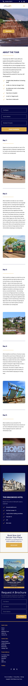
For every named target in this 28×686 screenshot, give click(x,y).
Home (2, 628)
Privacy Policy (16, 676)
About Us (3, 633)
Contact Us (4, 635)
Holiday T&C (4, 648)
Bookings (3, 645)
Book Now (8, 31)
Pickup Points (4, 641)
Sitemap (22, 676)
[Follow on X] (22, 1)
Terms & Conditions (8, 676)
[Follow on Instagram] (24, 1)
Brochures (4, 646)
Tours (2, 629)
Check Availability (14, 129)
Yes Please (21, 616)
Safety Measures (5, 643)
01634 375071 (8, 1)
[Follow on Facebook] (19, 1)
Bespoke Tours (5, 631)
